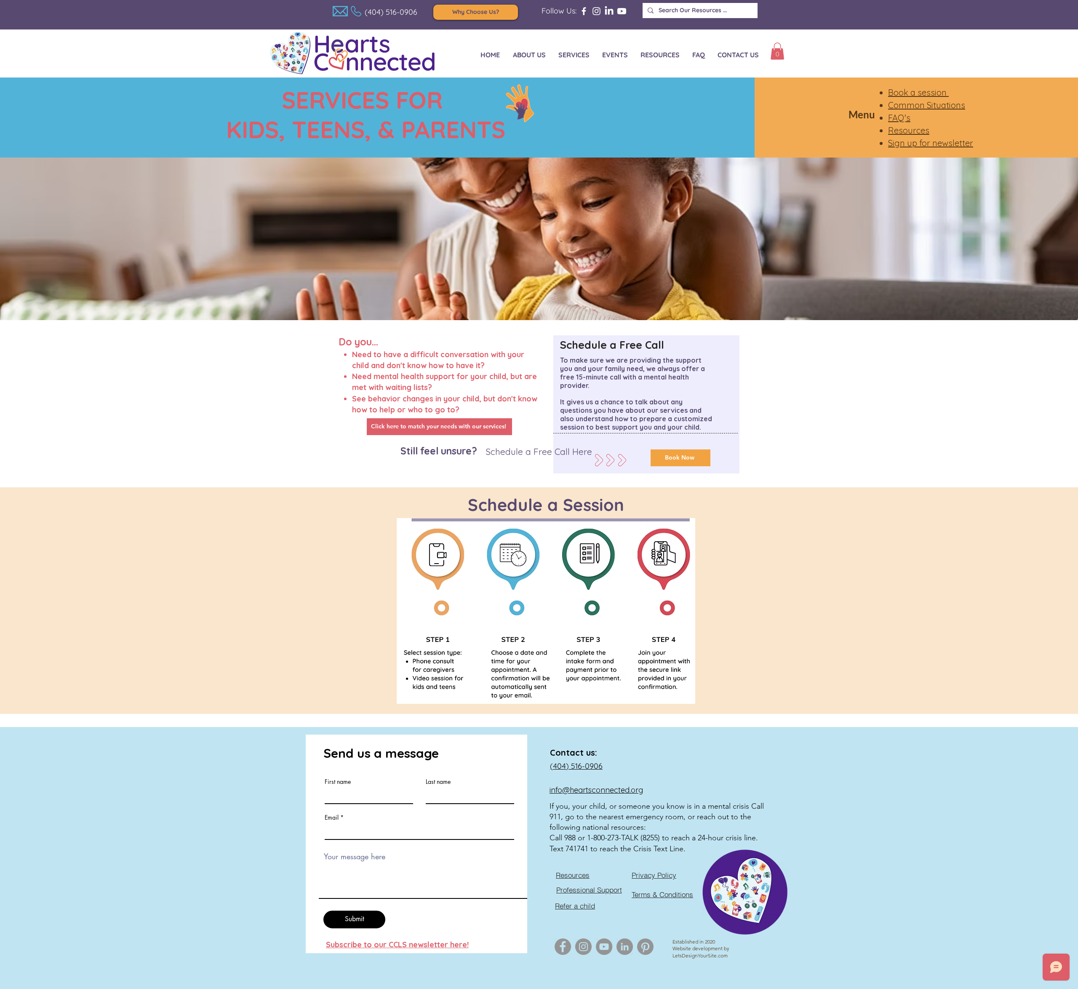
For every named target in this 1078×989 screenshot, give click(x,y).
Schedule (507, 504)
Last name (438, 782)
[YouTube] (604, 946)
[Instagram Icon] (583, 946)
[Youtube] (621, 11)
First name (338, 782)
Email (332, 818)
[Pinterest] (645, 946)
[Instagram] (596, 11)
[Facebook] (584, 11)
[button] (777, 51)
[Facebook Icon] (563, 946)
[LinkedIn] (609, 11)
